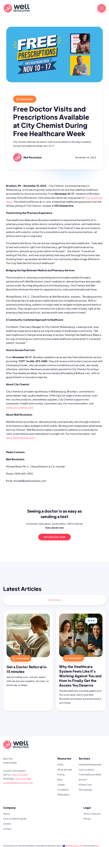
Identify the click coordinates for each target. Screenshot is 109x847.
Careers (7, 823)
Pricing (61, 774)
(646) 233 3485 (19, 774)
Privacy (87, 818)
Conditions (63, 789)
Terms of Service (91, 813)
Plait (97, 845)
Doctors (83, 779)
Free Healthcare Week (90, 774)
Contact (7, 828)
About (6, 813)
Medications (64, 794)
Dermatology (85, 789)
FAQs (60, 764)
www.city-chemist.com (19, 407)
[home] (16, 8)
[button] (101, 8)
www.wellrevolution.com (20, 437)
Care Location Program (15, 818)
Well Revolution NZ (73, 845)
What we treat (65, 769)
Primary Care (85, 784)
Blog (60, 779)
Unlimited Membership (90, 764)
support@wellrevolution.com (18, 782)
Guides (61, 784)
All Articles (54, 599)
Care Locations (86, 769)
